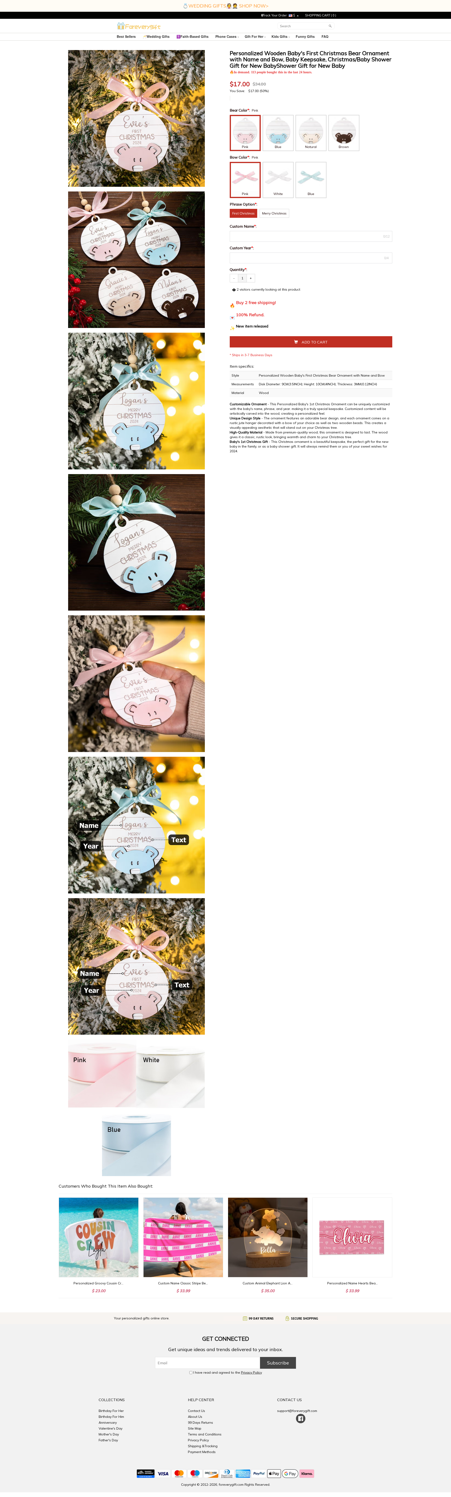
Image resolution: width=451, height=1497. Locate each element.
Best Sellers (127, 36)
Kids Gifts (280, 36)
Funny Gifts (306, 36)
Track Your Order (275, 15)
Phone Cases (226, 36)
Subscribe (278, 1363)
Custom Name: (243, 226)
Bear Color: (240, 110)
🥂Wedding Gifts (157, 36)
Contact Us (196, 1411)
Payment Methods (202, 1452)
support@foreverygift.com (297, 1411)
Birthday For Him (111, 1417)
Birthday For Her (111, 1411)
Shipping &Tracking (203, 1446)
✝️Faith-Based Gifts (193, 36)
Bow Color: (240, 157)
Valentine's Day (110, 1428)
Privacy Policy (251, 1372)
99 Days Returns (200, 1422)
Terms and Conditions (205, 1434)
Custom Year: (242, 248)
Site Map (194, 1428)
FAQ (325, 36)
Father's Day (108, 1440)
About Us (195, 1417)
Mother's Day (109, 1434)
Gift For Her (254, 36)
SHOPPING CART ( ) (320, 15)
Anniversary (108, 1422)
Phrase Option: (244, 204)
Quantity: (238, 269)
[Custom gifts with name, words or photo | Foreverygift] (139, 25)
